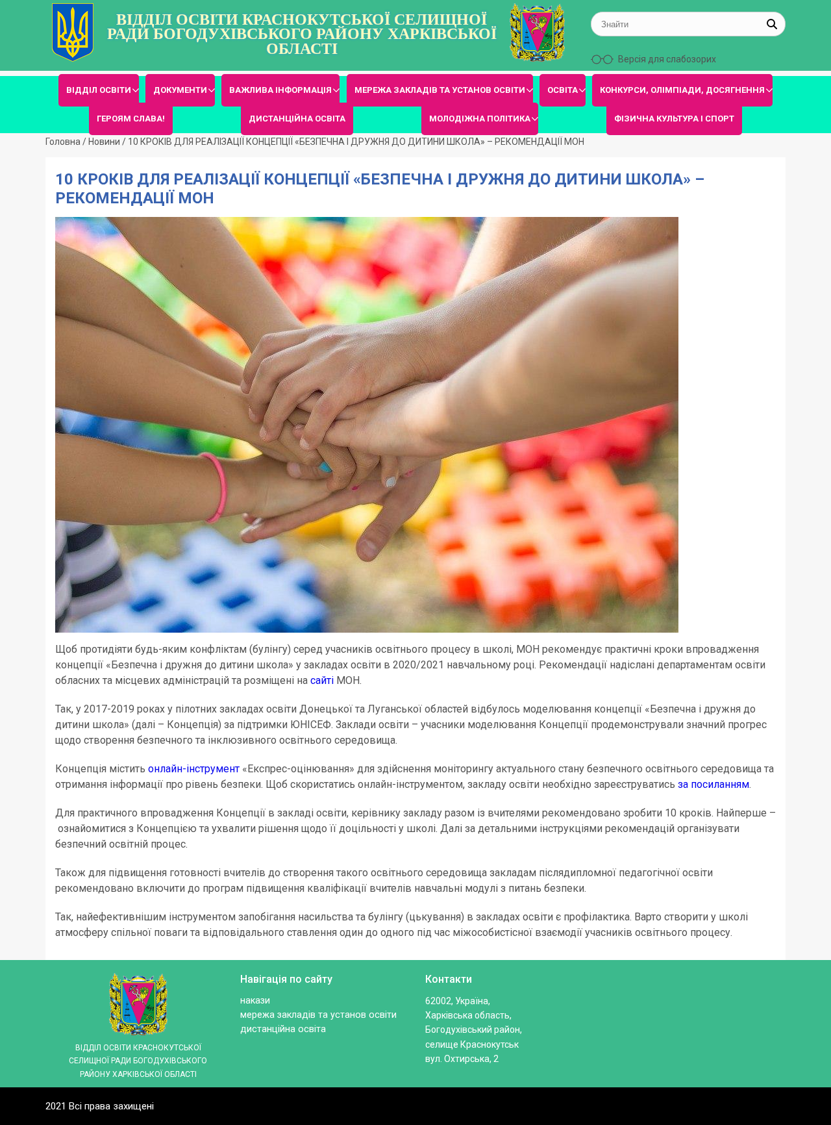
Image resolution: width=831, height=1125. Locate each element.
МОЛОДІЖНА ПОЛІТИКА (479, 118)
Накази (255, 1000)
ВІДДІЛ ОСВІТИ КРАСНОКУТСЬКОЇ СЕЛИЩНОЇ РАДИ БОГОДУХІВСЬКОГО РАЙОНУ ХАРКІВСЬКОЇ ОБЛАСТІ (302, 34)
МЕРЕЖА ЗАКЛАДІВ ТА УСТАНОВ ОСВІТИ (439, 90)
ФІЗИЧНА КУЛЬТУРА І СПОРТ (674, 118)
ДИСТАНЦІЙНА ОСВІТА (297, 118)
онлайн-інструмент (194, 769)
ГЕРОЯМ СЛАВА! (131, 118)
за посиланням (713, 784)
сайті (322, 680)
